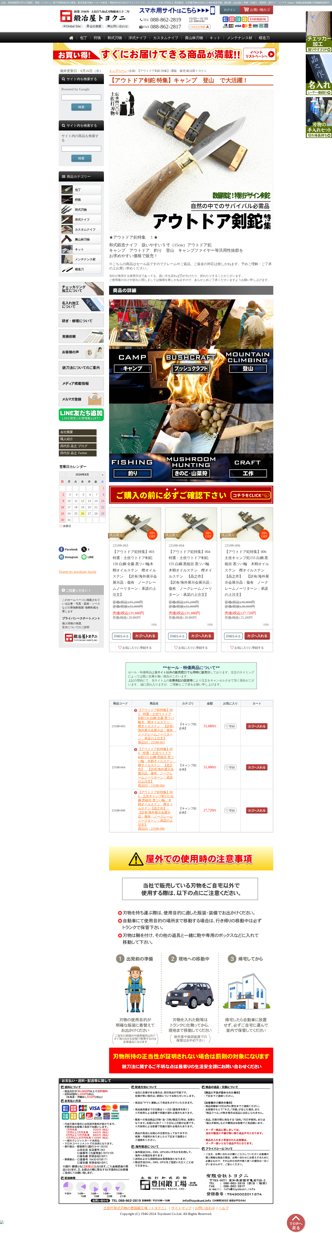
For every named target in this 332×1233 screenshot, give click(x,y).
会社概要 (95, 26)
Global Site (73, 26)
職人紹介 (66, 439)
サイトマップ (181, 1208)
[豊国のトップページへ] (71, 38)
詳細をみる (121, 636)
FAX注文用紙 (198, 27)
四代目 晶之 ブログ (73, 446)
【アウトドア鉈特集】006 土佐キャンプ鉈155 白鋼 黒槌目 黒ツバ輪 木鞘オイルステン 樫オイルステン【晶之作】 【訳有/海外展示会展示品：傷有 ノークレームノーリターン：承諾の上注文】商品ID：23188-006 (156, 810)
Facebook (71, 549)
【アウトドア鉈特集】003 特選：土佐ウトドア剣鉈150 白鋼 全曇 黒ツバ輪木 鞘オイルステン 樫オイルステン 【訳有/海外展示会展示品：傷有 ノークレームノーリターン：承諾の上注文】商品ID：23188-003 (156, 726)
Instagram (71, 557)
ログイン (230, 10)
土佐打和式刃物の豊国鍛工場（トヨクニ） (135, 1208)
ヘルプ (224, 1208)
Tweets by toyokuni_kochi (77, 571)
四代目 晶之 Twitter (73, 453)
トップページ (118, 70)
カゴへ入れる (145, 636)
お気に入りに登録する (137, 647)
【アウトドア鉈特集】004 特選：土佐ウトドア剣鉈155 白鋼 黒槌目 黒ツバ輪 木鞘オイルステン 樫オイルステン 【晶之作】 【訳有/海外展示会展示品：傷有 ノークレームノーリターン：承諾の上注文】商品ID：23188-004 (156, 767)
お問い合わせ (119, 26)
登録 (232, 726)
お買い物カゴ (260, 10)
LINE (91, 557)
